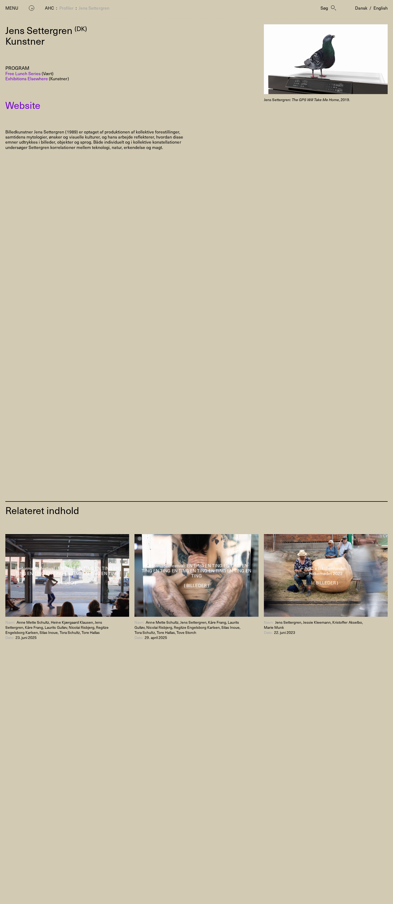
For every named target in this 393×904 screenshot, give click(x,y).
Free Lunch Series (23, 73)
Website (22, 105)
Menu (11, 7)
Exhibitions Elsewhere (26, 78)
